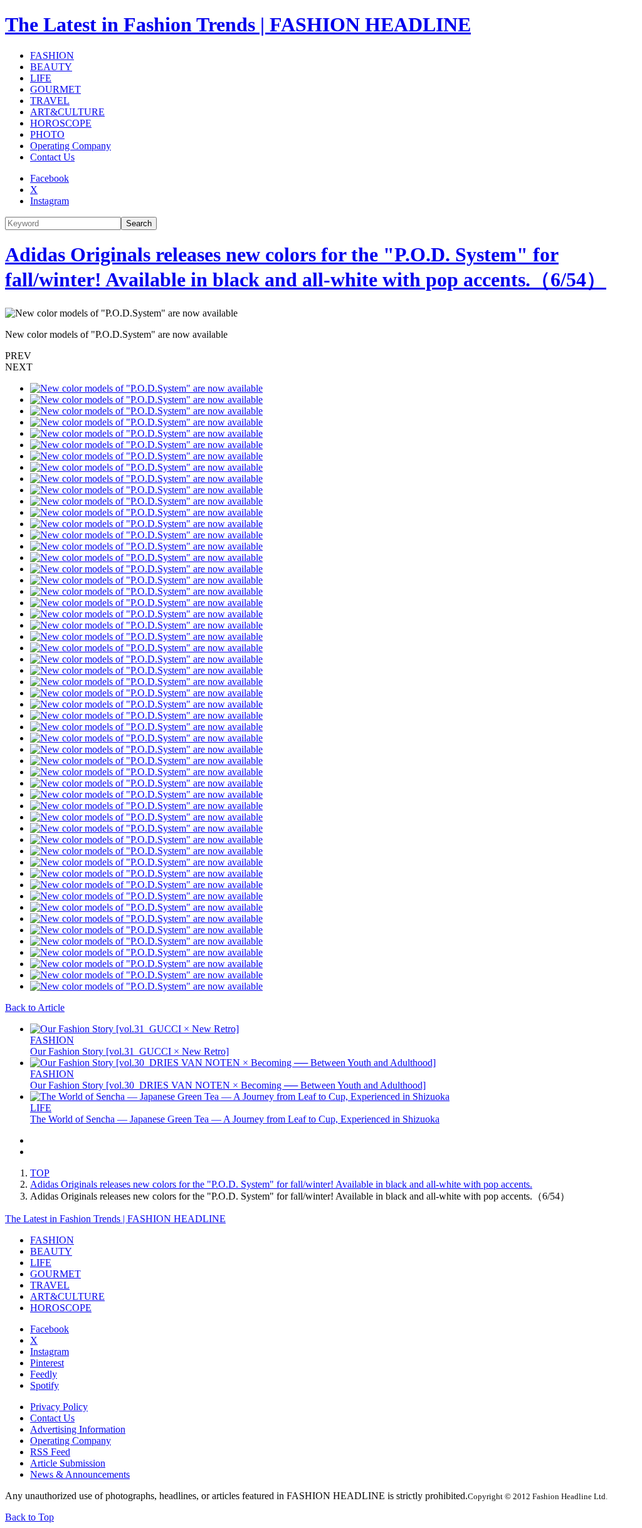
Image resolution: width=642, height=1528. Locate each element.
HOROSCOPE (61, 123)
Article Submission (67, 1463)
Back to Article (35, 1007)
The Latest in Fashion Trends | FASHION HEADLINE (238, 24)
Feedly (43, 1374)
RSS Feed (50, 1452)
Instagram (49, 201)
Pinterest (47, 1363)
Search (139, 223)
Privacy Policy (59, 1406)
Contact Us (52, 157)
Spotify (44, 1385)
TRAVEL (50, 100)
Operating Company (70, 145)
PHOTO (47, 134)
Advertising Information (77, 1429)
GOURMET (55, 89)
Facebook (49, 178)
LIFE (40, 78)
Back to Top (29, 1517)
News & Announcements (80, 1474)
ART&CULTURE (67, 112)
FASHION (52, 55)
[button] (321, 356)
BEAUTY (51, 66)
